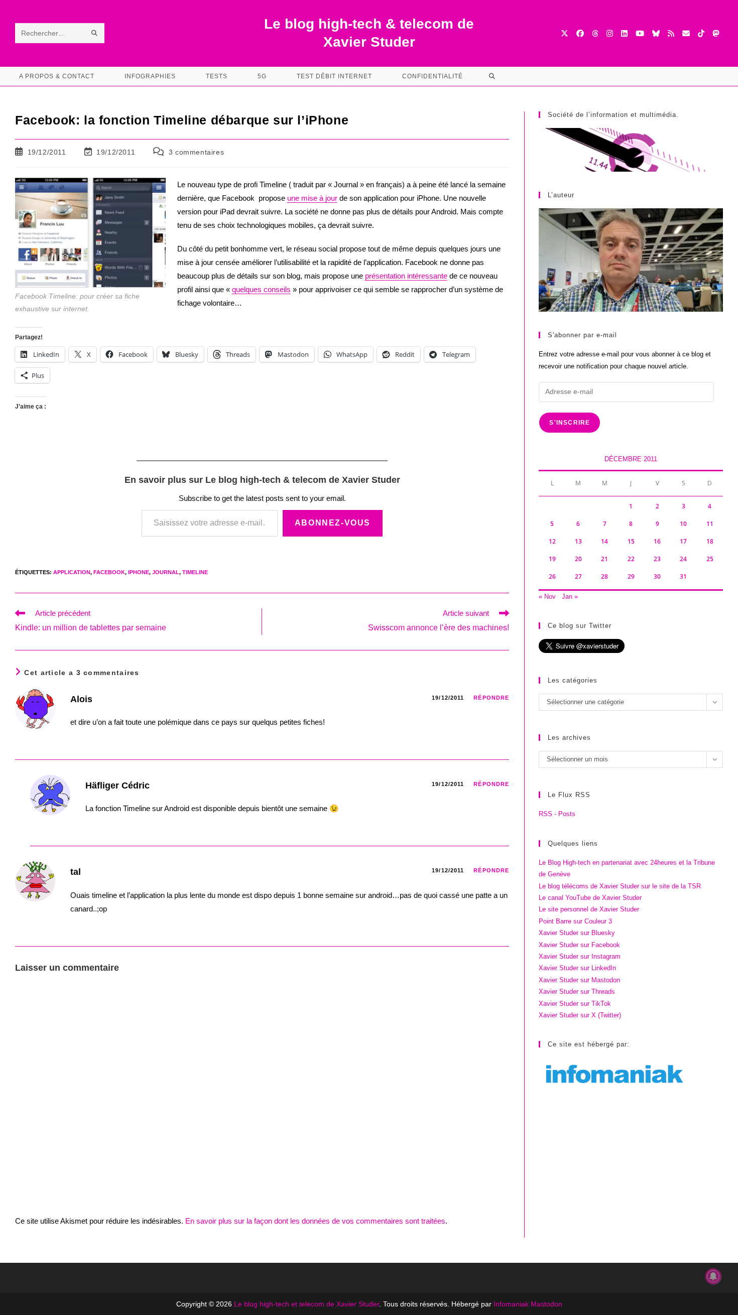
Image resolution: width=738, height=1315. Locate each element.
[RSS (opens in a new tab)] (671, 33)
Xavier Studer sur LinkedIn (577, 968)
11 (709, 523)
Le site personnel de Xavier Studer (589, 909)
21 (604, 559)
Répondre (491, 698)
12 (552, 541)
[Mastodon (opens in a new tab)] (715, 33)
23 (657, 559)
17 (683, 541)
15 (631, 541)
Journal (165, 572)
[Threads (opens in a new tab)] (595, 33)
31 (683, 576)
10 (683, 523)
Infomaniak (511, 1304)
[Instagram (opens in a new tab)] (609, 33)
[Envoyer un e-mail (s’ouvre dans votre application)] (686, 33)
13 (578, 541)
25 (709, 559)
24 (683, 559)
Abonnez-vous (333, 522)
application (71, 572)
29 (631, 576)
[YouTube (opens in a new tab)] (640, 33)
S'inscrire (569, 422)
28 (604, 576)
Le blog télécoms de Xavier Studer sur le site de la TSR (620, 886)
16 (657, 541)
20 (578, 559)
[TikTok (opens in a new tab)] (701, 33)
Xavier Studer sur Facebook (579, 945)
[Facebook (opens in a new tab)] (580, 33)
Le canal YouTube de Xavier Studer (590, 897)
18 (709, 541)
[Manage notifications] (713, 1276)
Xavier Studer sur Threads (577, 991)
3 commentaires (196, 152)
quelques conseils (261, 289)
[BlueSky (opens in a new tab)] (656, 33)
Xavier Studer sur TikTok (575, 1003)
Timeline (195, 572)
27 (578, 576)
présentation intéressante (406, 276)
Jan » (570, 596)
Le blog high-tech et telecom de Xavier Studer (306, 1304)
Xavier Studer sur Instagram (580, 956)
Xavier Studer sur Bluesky (577, 933)
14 (604, 541)
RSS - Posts (557, 814)
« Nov (547, 596)
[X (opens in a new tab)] (564, 33)
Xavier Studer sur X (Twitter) (580, 1015)
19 (552, 559)
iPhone (138, 572)
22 (631, 559)
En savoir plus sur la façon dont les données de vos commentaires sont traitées (315, 1221)
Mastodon (546, 1304)
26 (552, 576)
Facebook (109, 572)
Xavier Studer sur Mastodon (579, 980)
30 (657, 576)
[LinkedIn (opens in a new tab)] (624, 33)
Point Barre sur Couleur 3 (575, 921)
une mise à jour (312, 198)
